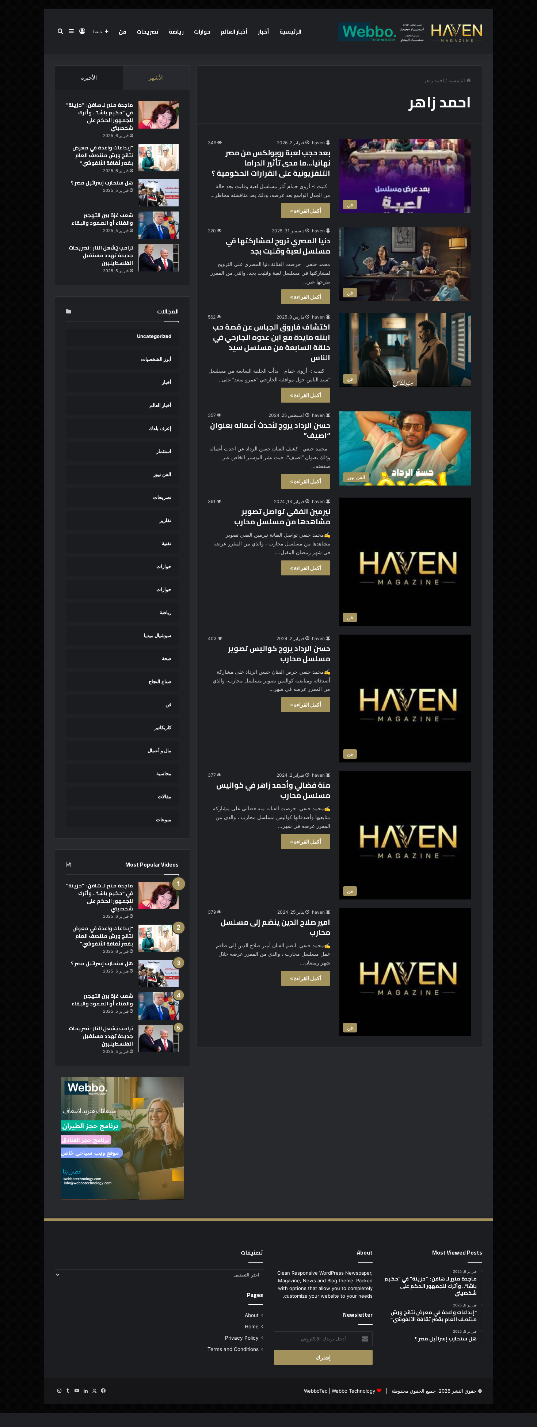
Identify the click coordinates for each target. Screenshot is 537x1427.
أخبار (263, 31)
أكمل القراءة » (305, 211)
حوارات (202, 31)
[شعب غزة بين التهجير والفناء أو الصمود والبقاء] (158, 225)
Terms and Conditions (233, 1349)
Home (252, 1326)
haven (318, 142)
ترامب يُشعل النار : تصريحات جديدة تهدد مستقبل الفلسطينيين (101, 255)
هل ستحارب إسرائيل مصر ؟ (102, 182)
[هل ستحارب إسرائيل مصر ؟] (158, 192)
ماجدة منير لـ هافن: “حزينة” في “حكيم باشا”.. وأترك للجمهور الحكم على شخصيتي (99, 116)
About (252, 1315)
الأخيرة (89, 77)
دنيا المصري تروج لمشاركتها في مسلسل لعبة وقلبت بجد (278, 246)
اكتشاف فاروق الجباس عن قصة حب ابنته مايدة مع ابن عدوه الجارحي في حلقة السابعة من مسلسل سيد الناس (271, 342)
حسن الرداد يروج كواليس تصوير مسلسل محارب (279, 653)
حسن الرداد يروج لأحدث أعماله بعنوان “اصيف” (270, 430)
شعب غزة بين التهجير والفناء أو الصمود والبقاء (102, 219)
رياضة (176, 31)
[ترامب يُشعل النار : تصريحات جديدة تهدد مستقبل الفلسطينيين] (158, 257)
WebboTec (315, 1391)
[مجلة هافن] (409, 31)
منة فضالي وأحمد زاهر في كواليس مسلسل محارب (273, 790)
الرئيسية (290, 31)
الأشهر (156, 77)
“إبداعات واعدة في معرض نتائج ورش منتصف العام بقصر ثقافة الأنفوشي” (102, 155)
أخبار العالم (234, 31)
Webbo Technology (353, 1391)
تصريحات (148, 31)
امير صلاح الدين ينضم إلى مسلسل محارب (275, 927)
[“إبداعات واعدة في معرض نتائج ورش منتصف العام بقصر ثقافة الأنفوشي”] (158, 157)
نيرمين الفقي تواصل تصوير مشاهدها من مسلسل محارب (282, 516)
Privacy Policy (242, 1338)
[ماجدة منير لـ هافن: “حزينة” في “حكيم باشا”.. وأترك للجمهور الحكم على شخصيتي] (158, 115)
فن (122, 31)
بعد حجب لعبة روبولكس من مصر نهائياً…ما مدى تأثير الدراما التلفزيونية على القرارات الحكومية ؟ (271, 163)
